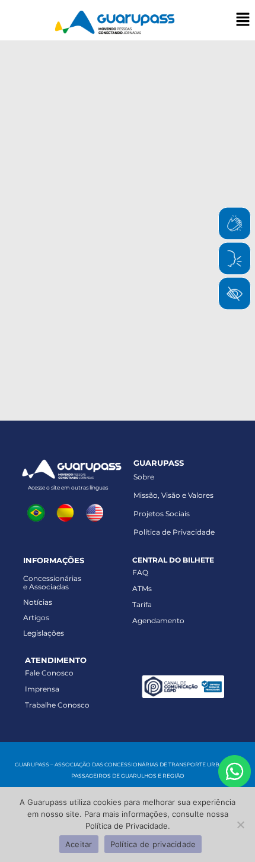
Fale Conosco (49, 672)
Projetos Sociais (161, 513)
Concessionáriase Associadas (52, 582)
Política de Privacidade (174, 532)
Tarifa (142, 604)
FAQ (140, 572)
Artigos (36, 617)
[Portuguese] (39, 511)
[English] (98, 511)
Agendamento (158, 620)
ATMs (142, 588)
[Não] (240, 825)
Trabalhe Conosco (57, 704)
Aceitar (79, 844)
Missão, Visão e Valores (173, 495)
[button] (243, 20)
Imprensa (42, 688)
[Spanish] (68, 511)
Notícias (37, 602)
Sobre (143, 476)
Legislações (43, 633)
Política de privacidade (153, 844)
